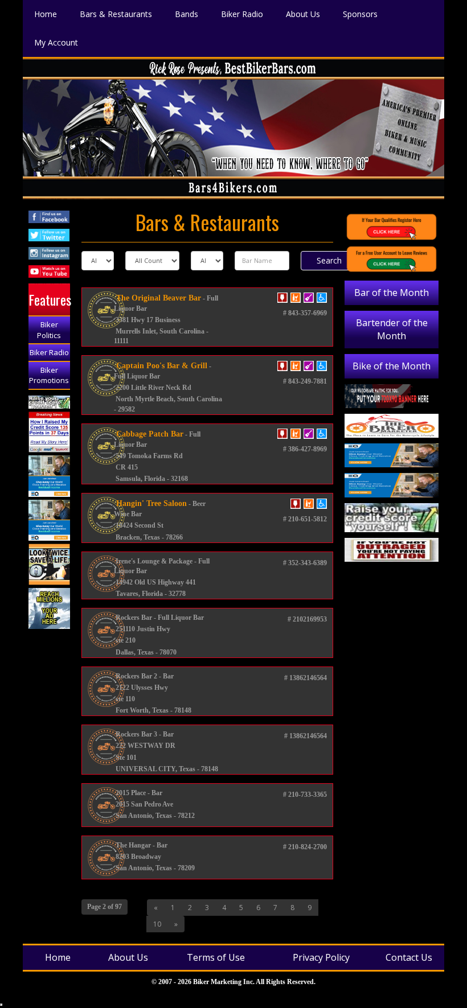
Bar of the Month (391, 292)
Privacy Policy (321, 957)
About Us (303, 14)
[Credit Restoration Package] (49, 402)
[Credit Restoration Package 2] (49, 432)
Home (45, 14)
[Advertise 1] (49, 609)
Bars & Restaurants (116, 14)
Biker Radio (242, 14)
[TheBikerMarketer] (392, 426)
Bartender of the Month (392, 329)
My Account (56, 42)
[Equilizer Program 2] (49, 476)
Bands (186, 14)
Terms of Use (216, 957)
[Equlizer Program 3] (392, 455)
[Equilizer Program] (49, 520)
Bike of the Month (392, 366)
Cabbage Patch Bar (148, 434)
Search (329, 260)
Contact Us (409, 957)
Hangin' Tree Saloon (150, 503)
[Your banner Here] (392, 396)
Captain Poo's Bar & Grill (160, 365)
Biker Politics (49, 329)
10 (157, 924)
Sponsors (360, 14)
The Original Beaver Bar (157, 298)
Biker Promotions (49, 375)
